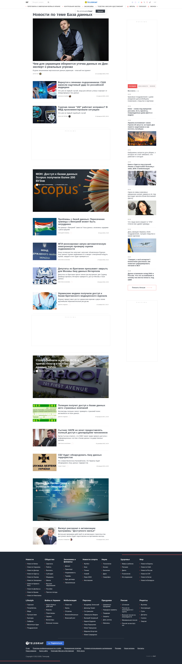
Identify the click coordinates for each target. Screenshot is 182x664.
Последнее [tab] (132, 86)
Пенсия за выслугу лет (128, 624)
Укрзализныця (70, 582)
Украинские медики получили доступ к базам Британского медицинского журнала (82, 294)
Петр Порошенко (90, 624)
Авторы (132, 6)
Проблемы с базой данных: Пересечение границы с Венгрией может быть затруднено (81, 221)
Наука (104, 559)
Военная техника (52, 623)
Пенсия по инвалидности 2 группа (127, 609)
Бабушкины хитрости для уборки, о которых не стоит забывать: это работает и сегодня (142, 155)
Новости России (146, 570)
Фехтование (88, 580)
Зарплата (49, 564)
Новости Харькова (33, 567)
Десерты (144, 615)
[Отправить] (48, 2)
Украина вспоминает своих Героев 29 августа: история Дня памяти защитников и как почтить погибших (141, 126)
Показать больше (138, 287)
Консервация (145, 608)
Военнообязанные (71, 615)
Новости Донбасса (33, 589)
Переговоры (50, 613)
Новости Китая (146, 577)
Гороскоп (142, 6)
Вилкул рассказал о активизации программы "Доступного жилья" (76, 529)
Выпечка (144, 604)
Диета (124, 570)
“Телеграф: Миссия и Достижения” (110, 6)
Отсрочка (68, 611)
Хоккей (86, 574)
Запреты (106, 616)
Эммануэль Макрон (91, 615)
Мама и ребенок (127, 564)
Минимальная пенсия (129, 620)
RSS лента (81, 651)
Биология (106, 570)
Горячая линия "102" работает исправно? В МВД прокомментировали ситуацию (83, 108)
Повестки (68, 604)
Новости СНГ (145, 574)
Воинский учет (70, 618)
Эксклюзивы (88, 6)
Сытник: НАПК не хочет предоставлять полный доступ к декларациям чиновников (83, 431)
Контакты (141, 648)
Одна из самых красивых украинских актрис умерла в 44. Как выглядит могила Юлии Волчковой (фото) (142, 195)
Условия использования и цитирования (98, 648)
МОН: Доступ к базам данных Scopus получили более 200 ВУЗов (56, 177)
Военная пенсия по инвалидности (129, 616)
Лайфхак (30, 621)
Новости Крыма (32, 592)
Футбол (86, 564)
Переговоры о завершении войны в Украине (43, 6)
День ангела (107, 620)
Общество (49, 559)
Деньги (67, 566)
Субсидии (49, 574)
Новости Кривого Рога (33, 584)
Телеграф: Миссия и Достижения (62, 651)
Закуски (143, 621)
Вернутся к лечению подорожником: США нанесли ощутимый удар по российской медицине (82, 85)
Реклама (118, 648)
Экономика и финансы (70, 560)
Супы (143, 611)
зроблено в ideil (151, 656)
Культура (30, 618)
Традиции (106, 613)
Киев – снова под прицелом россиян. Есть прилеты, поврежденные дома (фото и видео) (140, 112)
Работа (48, 567)
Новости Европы (147, 564)
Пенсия (124, 600)
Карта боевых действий (51, 605)
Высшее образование (50, 584)
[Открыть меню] (27, 2)
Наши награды (129, 648)
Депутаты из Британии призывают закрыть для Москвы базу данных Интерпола (83, 269)
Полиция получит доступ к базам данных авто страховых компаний (81, 406)
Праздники (107, 600)
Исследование (127, 577)
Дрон (105, 574)
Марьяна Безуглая (90, 631)
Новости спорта (90, 559)
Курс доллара (70, 579)
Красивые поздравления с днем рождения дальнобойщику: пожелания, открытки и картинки (140, 99)
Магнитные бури (33, 624)
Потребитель (31, 608)
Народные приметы (110, 610)
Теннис (86, 570)
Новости (30, 559)
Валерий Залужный (91, 618)
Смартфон (107, 577)
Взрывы (49, 610)
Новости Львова (33, 577)
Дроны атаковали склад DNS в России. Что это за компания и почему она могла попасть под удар (141, 277)
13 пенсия (125, 604)
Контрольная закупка (72, 6)
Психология (126, 574)
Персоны (87, 600)
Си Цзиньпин (88, 611)
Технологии (107, 564)
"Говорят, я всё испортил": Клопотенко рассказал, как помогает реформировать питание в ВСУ (139, 263)
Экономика (154, 6)
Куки (90, 11)
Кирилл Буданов (90, 621)
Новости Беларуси (147, 580)
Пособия (49, 589)
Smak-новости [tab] (143, 86)
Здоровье (125, 559)
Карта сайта (43, 651)
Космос (105, 567)
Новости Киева (32, 564)
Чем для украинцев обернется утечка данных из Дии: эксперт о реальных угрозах (70, 65)
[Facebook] (132, 2)
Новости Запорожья (34, 580)
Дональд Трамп (89, 608)
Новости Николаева (34, 595)
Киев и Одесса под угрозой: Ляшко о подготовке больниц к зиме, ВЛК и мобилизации (141, 166)
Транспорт (69, 569)
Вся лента (131, 91)
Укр (155, 2)
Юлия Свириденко (90, 634)
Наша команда (31, 651)
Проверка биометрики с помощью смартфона (52, 484)
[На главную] (91, 2)
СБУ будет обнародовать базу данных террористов (80, 456)
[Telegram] (138, 2)
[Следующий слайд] (157, 6)
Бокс (85, 567)
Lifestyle (30, 600)
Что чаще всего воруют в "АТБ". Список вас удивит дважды (140, 223)
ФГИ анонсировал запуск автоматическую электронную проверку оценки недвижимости (82, 246)
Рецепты (144, 600)
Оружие (49, 616)
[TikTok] (149, 2)
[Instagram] (147, 2)
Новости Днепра (33, 570)
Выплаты (49, 570)
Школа (48, 580)
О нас (28, 648)
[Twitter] (144, 2)
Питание (125, 567)
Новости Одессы (33, 574)
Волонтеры (50, 620)
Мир (141, 559)
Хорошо (100, 11)
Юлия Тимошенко (90, 628)
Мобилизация (70, 600)
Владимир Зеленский (91, 604)
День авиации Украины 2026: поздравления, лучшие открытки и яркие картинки (141, 234)
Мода (29, 611)
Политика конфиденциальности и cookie (47, 648)
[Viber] (135, 2)
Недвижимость (70, 572)
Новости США (146, 567)
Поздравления (32, 628)
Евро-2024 (88, 577)
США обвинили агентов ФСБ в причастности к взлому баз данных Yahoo (57, 364)
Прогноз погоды (51, 592)
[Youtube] (141, 2)
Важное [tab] (152, 86)
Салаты (143, 618)
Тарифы (68, 576)
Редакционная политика (72, 648)
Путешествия (32, 615)
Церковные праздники (107, 605)
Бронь (67, 608)
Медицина (49, 577)
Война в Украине (52, 600)
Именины (106, 623)
